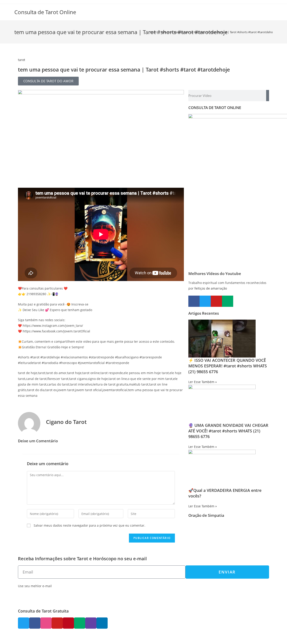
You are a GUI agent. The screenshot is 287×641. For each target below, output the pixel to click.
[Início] (145, 32)
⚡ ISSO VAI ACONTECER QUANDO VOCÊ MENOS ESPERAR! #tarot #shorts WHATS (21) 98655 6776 (227, 366)
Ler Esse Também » (202, 382)
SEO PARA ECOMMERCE (89, 636)
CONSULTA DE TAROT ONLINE (214, 107)
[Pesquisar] (267, 95)
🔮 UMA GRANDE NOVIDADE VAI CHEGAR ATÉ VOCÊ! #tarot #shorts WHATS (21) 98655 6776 (228, 431)
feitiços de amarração (210, 288)
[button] (48, 81)
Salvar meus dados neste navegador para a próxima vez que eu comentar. (89, 525)
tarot (21, 60)
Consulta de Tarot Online (45, 12)
